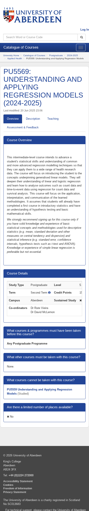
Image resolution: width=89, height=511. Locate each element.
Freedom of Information (17, 488)
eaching (53, 118)
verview (13, 118)
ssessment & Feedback (23, 127)
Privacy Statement (14, 492)
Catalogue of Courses (34, 55)
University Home (11, 55)
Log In (84, 29)
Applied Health (14, 58)
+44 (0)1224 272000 (21, 475)
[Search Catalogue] (82, 37)
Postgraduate (56, 55)
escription (33, 118)
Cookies (8, 484)
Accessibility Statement (18, 481)
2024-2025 (72, 55)
